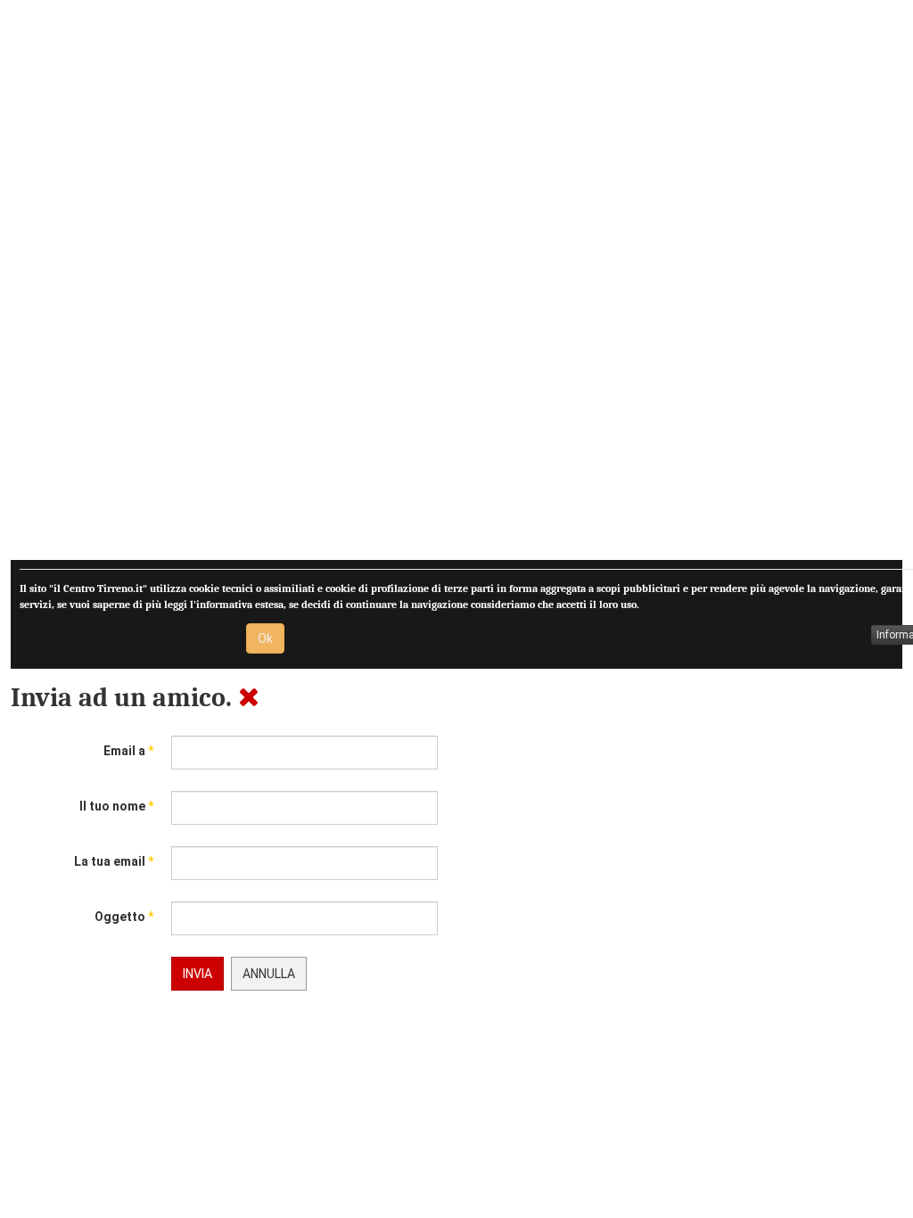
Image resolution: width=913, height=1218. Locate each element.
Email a (128, 751)
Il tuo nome (116, 806)
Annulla (269, 974)
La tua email (113, 861)
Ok (265, 638)
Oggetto (124, 916)
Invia (197, 974)
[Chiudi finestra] (248, 697)
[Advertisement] (456, 285)
